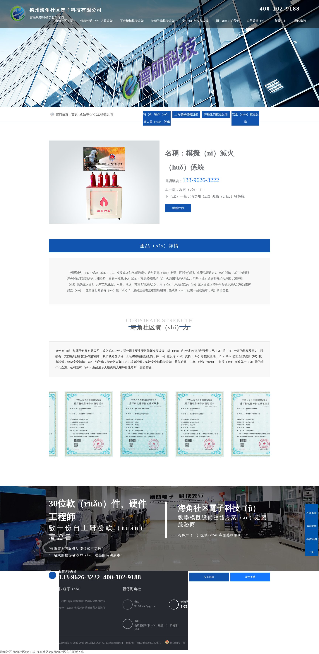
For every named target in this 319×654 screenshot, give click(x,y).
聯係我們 (300, 20)
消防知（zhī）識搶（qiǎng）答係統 (217, 196)
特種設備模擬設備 (163, 20)
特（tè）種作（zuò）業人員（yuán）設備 (156, 118)
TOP (311, 549)
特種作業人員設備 (95, 607)
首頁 (74, 114)
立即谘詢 (209, 577)
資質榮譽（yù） (257, 20)
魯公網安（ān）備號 (181, 642)
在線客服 (311, 509)
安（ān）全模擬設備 (195, 20)
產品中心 (86, 114)
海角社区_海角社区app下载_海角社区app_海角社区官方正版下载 (42, 651)
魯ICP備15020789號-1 (148, 642)
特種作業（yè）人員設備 (96, 20)
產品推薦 (250, 577)
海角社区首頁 (64, 20)
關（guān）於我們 (227, 20)
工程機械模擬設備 (132, 20)
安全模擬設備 (103, 114)
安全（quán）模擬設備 (245, 118)
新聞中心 (281, 20)
